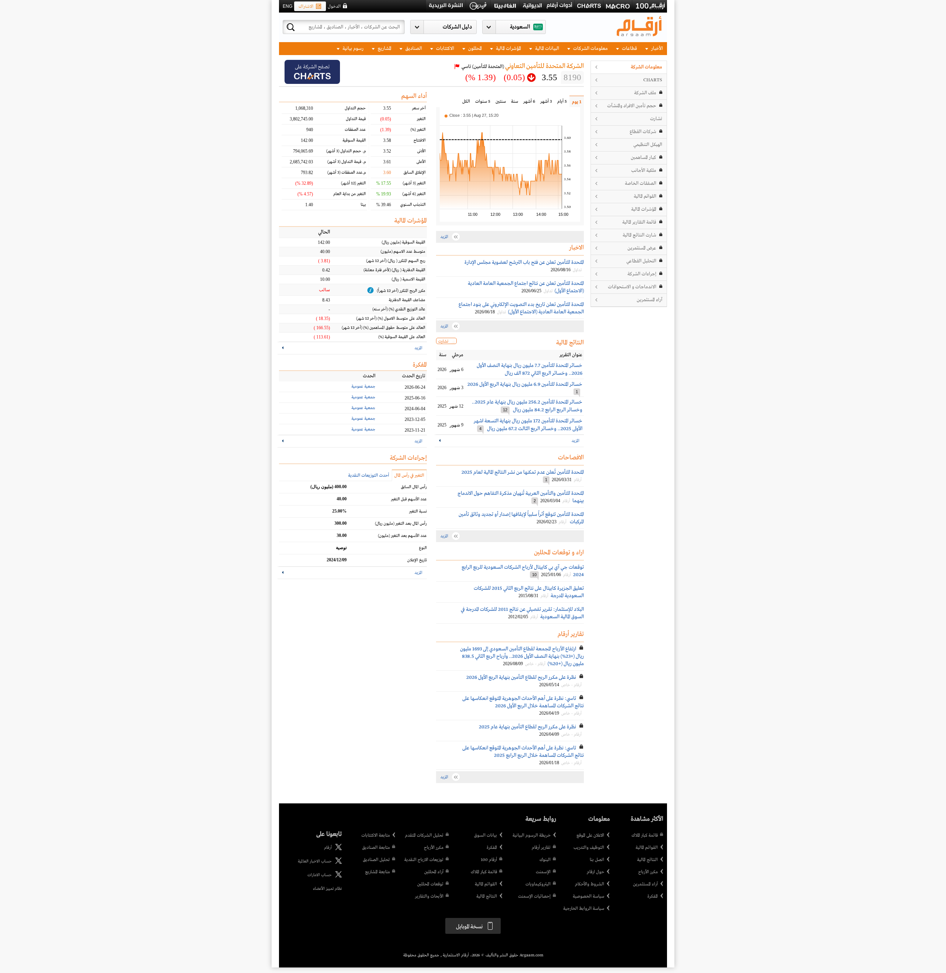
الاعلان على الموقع (590, 835)
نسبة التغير (418, 511)
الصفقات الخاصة (640, 183)
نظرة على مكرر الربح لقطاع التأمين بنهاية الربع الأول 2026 (521, 677)
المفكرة (652, 896)
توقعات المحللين (430, 884)
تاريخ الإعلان (417, 560)
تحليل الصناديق (376, 860)
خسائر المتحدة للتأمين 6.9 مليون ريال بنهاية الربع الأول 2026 (524, 384)
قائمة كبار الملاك (645, 835)
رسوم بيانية (352, 48)
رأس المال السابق (414, 487)
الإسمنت (543, 872)
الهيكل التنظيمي (647, 145)
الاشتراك (306, 7)
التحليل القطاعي (641, 261)
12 (505, 410)
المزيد (575, 440)
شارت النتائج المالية (639, 235)
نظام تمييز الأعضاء (327, 888)
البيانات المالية (546, 48)
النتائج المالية (647, 860)
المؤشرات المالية (508, 48)
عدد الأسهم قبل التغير (409, 499)
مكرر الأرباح (648, 872)
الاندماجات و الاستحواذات (632, 287)
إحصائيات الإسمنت (534, 896)
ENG (287, 6)
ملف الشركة (645, 93)
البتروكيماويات (538, 884)
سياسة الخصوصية (588, 896)
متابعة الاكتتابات (375, 835)
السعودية (520, 27)
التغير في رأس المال (409, 476)
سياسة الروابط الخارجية (583, 909)
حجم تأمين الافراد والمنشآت (631, 106)
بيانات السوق (485, 835)
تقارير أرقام (541, 848)
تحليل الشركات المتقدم (424, 835)
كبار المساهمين (643, 157)
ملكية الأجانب (643, 170)
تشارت (656, 119)
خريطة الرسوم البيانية (532, 835)
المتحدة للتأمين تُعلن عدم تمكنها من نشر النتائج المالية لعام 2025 (523, 472)
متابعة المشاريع (377, 872)
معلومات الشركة (646, 67)
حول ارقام (595, 872)
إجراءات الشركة (641, 274)
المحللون (474, 48)
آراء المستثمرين (649, 300)
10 (534, 574)
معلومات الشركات (590, 48)
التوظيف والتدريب (589, 848)
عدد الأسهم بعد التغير (402, 535)
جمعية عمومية (363, 386)
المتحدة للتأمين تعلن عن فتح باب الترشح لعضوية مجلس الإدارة (524, 262)
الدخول (334, 7)
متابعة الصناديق (376, 848)
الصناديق (413, 48)
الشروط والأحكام (589, 884)
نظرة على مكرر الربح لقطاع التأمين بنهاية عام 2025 (527, 727)
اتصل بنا (597, 860)
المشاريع (384, 48)
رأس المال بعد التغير (401, 523)
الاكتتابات (444, 48)
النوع (423, 548)
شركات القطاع (643, 132)
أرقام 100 (489, 860)
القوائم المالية (645, 196)
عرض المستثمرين (641, 248)
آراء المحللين (433, 872)
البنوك (545, 860)
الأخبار (656, 48)
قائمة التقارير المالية (639, 222)
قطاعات (629, 48)
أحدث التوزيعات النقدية (368, 476)
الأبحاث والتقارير (429, 896)
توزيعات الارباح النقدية (423, 860)
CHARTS (652, 80)
